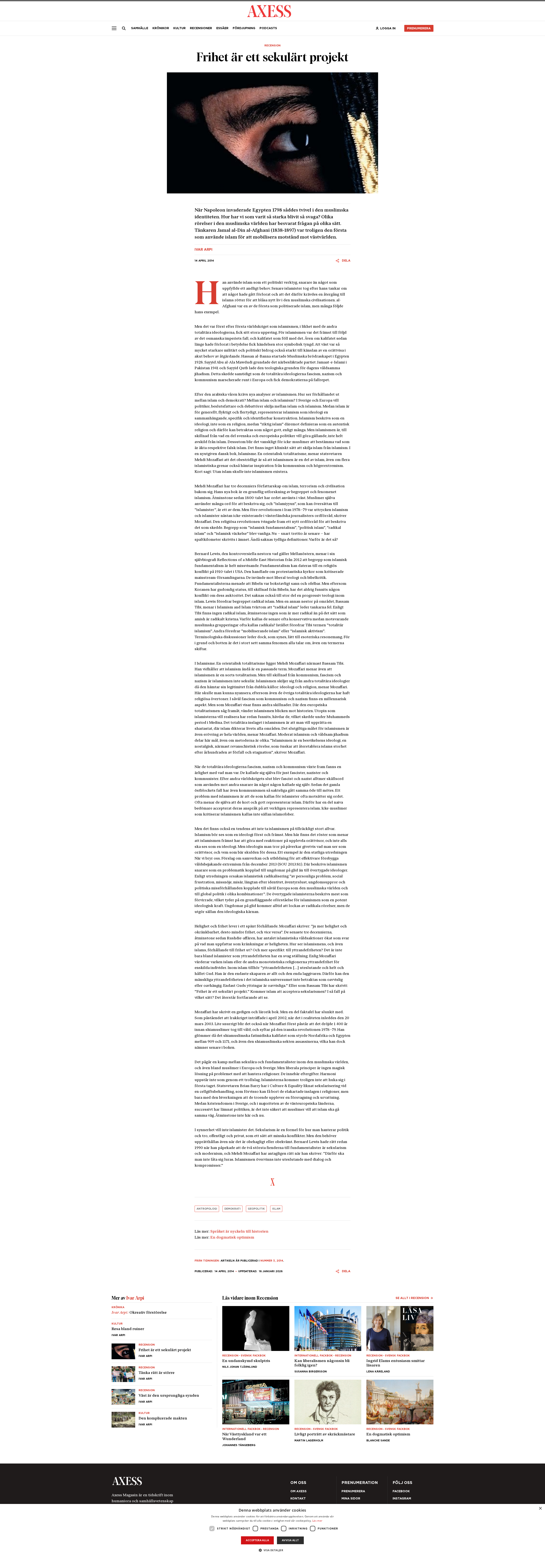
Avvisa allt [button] (290, 1540)
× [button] (540, 1508)
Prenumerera (282, 804)
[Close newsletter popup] (364, 744)
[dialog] (272, 1531)
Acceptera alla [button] (257, 1540)
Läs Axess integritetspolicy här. (306, 793)
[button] (272, 1550)
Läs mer (317, 1520)
